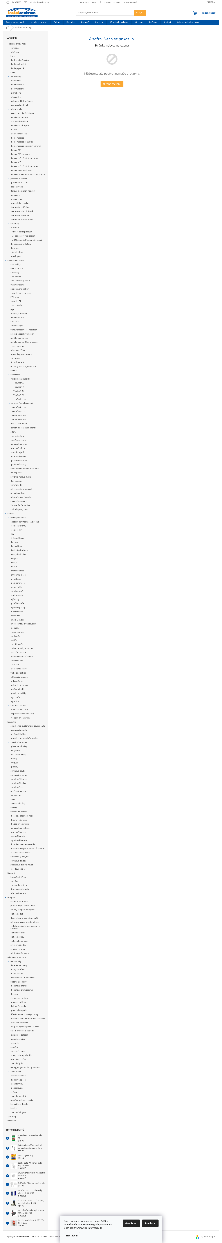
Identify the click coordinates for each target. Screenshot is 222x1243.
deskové (15, 227)
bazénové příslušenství (22, 990)
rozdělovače (17, 186)
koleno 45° (16, 162)
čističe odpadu (17, 936)
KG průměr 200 (18, 419)
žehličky (15, 664)
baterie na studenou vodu (23, 844)
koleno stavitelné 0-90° (21, 170)
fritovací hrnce (18, 538)
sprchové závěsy (18, 860)
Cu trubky (15, 272)
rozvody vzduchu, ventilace (23, 366)
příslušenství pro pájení (21, 489)
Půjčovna (11, 1120)
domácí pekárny (18, 525)
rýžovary (15, 599)
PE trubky (15, 297)
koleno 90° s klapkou (20, 154)
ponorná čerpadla (19, 1010)
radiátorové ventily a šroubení (24, 342)
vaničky (14, 807)
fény (13, 534)
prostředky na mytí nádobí (23, 905)
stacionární (16, 97)
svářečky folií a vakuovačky (23, 623)
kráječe (14, 558)
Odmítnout (131, 1223)
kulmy (14, 562)
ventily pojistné (18, 346)
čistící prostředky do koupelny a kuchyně (25, 927)
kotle (13, 56)
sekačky (14, 1047)
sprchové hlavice (19, 779)
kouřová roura (17, 137)
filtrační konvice (18, 652)
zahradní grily (17, 1063)
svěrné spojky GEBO (20, 509)
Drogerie (11, 897)
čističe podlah (17, 913)
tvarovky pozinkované (21, 293)
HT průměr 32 (18, 382)
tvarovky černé (17, 284)
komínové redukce (19, 117)
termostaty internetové (22, 219)
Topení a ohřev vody (16, 43)
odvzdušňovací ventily (21, 497)
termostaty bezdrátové (22, 211)
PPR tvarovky (17, 268)
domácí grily (16, 529)
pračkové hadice (18, 791)
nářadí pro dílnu (18, 1039)
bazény (14, 994)
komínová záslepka (20, 125)
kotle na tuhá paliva (20, 60)
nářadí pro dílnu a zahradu (22, 1030)
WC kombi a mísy (19, 754)
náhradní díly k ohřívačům (22, 101)
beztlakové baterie (20, 824)
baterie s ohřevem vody (22, 815)
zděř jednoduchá (19, 133)
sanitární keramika (19, 742)
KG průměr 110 (18, 407)
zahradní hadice (18, 1075)
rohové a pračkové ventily (22, 333)
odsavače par (17, 681)
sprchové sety (18, 787)
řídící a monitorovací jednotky (24, 1014)
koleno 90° (16, 150)
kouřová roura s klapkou (22, 141)
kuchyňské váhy (18, 554)
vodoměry (15, 358)
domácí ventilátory (19, 709)
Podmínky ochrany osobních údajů (120, 2)
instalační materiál (19, 105)
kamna (13, 72)
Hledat (140, 12)
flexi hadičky (16, 481)
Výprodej (11, 1116)
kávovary (15, 542)
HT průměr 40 (18, 387)
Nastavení (72, 1235)
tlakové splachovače (20, 852)
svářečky (15, 1043)
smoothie (15, 615)
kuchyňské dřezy (18, 877)
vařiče (14, 640)
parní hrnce (16, 579)
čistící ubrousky (18, 932)
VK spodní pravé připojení (23, 235)
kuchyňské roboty (19, 550)
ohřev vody (16, 76)
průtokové (16, 93)
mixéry (14, 566)
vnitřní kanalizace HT (20, 378)
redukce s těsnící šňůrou (22, 113)
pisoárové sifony (19, 460)
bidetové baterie (19, 820)
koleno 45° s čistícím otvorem (24, 166)
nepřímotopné (17, 88)
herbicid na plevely (19, 1104)
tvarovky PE (16, 301)
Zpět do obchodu (112, 84)
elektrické (16, 80)
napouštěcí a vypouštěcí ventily (25, 468)
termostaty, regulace (20, 203)
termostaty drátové (20, 215)
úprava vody (16, 485)
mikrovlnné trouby (19, 685)
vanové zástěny (18, 803)
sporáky (15, 701)
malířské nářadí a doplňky (22, 977)
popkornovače (18, 583)
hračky (14, 1108)
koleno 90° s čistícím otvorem (24, 158)
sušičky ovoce (17, 619)
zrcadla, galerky (18, 868)
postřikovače (17, 1088)
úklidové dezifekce (19, 901)
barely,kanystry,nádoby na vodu (25, 1067)
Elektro (10, 513)
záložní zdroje (17, 252)
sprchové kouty (18, 770)
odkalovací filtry (18, 350)
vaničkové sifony (19, 440)
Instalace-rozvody (15, 260)
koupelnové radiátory (21, 244)
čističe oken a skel (19, 941)
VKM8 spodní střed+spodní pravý (27, 240)
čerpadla (15, 48)
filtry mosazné (17, 317)
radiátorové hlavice (19, 338)
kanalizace (15, 374)
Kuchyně (11, 873)
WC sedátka (16, 795)
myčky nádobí (17, 689)
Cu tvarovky (16, 276)
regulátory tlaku (18, 493)
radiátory (15, 223)
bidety (14, 758)
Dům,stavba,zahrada (16, 957)
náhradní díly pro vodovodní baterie (27, 848)
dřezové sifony (18, 448)
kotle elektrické (18, 64)
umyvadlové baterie (20, 828)
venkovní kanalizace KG (22, 403)
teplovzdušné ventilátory (22, 713)
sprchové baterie (19, 840)
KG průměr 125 (18, 411)
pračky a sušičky (18, 693)
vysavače (15, 697)
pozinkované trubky (20, 289)
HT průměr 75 (18, 395)
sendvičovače (17, 591)
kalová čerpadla (18, 1006)
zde (100, 1228)
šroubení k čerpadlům (20, 505)
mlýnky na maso (18, 574)
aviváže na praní (18, 949)
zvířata (14, 1092)
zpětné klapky (17, 325)
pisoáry (14, 766)
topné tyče (16, 256)
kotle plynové (17, 68)
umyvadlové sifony (20, 444)
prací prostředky (18, 945)
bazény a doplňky (19, 981)
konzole (15, 248)
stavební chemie (18, 1051)
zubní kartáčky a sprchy (22, 648)
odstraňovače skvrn (20, 953)
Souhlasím (150, 1223)
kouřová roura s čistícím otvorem (26, 146)
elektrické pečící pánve (22, 656)
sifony (13, 431)
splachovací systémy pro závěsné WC (28, 726)
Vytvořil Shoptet (208, 1236)
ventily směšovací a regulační (24, 329)
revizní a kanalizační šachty (23, 427)
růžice (14, 129)
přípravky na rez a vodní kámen (25, 922)
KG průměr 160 (18, 415)
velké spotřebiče (18, 672)
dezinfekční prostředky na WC (24, 918)
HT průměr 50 (18, 391)
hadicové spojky (18, 1079)
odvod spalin (16, 109)
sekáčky (15, 628)
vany (13, 799)
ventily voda (16, 305)
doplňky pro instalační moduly (24, 738)
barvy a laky (16, 961)
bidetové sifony (18, 456)
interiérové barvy (19, 965)
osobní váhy (16, 587)
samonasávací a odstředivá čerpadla (28, 1018)
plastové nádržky (19, 746)
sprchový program (19, 775)
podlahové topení (19, 178)
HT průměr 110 (18, 399)
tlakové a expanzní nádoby (23, 191)
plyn (12, 309)
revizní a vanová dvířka (21, 476)
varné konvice (17, 632)
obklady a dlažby (18, 1059)
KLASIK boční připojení (22, 231)
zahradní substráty (19, 1096)
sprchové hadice (19, 783)
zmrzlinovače (17, 660)
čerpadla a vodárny (19, 998)
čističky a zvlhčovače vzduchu (25, 521)
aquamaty (15, 195)
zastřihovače (17, 644)
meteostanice (17, 570)
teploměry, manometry (21, 354)
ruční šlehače (17, 611)
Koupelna (11, 722)
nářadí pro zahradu (19, 1034)
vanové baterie (18, 836)
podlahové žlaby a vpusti (22, 864)
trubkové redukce (19, 121)
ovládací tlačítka (18, 734)
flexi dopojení (17, 452)
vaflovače (15, 636)
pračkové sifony (18, 464)
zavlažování (16, 1071)
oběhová (15, 52)
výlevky (14, 762)
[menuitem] (15, 22)
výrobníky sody (18, 607)
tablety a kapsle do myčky (22, 909)
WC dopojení (16, 472)
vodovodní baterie (19, 811)
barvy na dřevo (18, 969)
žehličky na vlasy (19, 668)
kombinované (17, 84)
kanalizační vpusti (19, 423)
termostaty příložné (20, 207)
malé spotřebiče (18, 517)
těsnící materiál (18, 362)
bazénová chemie (19, 985)
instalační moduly (19, 730)
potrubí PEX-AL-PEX (19, 182)
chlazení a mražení (19, 677)
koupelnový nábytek (20, 856)
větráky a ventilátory (20, 717)
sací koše (15, 321)
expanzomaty (17, 199)
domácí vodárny (18, 1002)
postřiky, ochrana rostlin (22, 1100)
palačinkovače (17, 603)
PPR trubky (16, 264)
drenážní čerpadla (19, 1022)
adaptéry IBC (17, 1083)
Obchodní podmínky (88, 2)
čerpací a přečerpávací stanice (25, 1026)
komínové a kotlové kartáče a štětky (28, 174)
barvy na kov (17, 973)
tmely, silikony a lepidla (21, 1055)
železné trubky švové (20, 280)
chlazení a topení (18, 705)
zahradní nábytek (18, 1112)
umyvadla (15, 750)
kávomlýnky (16, 546)
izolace (14, 370)
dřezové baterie (18, 832)
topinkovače (17, 595)
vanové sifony (17, 436)
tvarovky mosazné (19, 313)
